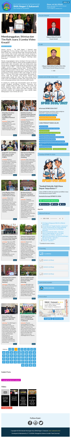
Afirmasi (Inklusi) (43, 126)
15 (23, 352)
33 (23, 359)
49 (34, 365)
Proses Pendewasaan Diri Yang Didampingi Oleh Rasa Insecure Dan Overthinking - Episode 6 (54, 229)
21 (11, 355)
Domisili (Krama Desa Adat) (59, 149)
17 (30, 352)
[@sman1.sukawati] (35, 424)
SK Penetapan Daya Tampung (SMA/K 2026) (49, 119)
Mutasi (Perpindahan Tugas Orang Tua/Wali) (50, 132)
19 (4, 355)
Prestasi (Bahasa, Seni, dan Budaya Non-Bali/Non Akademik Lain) (53, 144)
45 (34, 362)
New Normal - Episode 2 (49, 239)
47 (26, 365)
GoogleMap (48, 318)
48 (30, 365)
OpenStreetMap (59, 316)
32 (19, 359)
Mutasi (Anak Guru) (44, 130)
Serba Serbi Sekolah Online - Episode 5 (53, 232)
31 (15, 359)
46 (23, 365)
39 (11, 362)
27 (34, 355)
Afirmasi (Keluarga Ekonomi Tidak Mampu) (49, 128)
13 (15, 352)
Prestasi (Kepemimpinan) (45, 146)
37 (4, 362)
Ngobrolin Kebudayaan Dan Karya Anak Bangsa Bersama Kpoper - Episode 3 (55, 237)
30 (11, 359)
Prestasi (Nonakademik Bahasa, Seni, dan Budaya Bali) (52, 141)
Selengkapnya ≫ (6, 408)
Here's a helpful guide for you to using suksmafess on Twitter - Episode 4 (52, 234)
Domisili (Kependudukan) (45, 149)
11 (7, 352)
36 (34, 359)
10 (4, 352)
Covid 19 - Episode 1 (48, 240)
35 (30, 359)
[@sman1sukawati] (41, 424)
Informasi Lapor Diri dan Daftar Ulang (48, 115)
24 (23, 355)
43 (26, 362)
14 (19, 352)
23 (19, 355)
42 (23, 362)
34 (26, 359)
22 (15, 355)
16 (26, 352)
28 (4, 359)
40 (15, 362)
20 (7, 355)
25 (26, 355)
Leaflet (52, 316)
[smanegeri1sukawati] (30, 424)
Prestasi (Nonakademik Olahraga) (47, 139)
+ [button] (41, 302)
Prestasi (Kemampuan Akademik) (47, 135)
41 (19, 362)
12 (11, 352)
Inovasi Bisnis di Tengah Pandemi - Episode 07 (55, 226)
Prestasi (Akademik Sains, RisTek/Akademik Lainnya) (51, 137)
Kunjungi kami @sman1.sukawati (11, 380)
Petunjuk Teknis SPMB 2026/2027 (47, 117)
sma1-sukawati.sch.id (54, 430)
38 (7, 362)
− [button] (41, 304)
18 (34, 352)
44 (30, 362)
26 (30, 355)
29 (7, 359)
